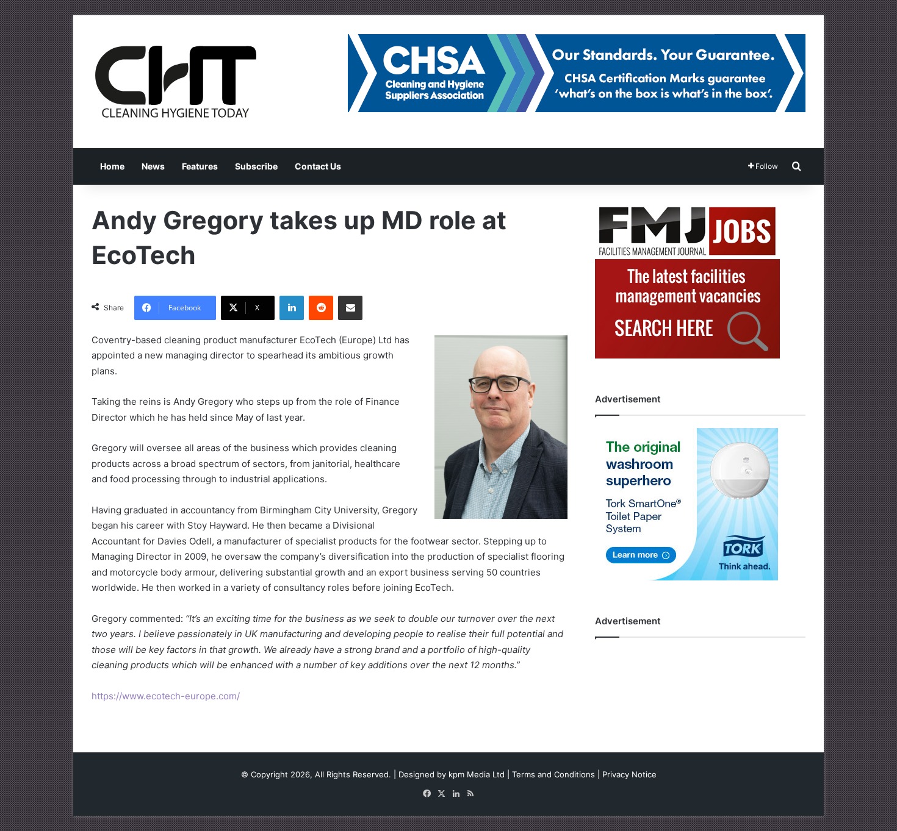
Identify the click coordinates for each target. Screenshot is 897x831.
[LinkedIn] (291, 308)
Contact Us (318, 166)
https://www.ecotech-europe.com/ (166, 696)
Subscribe (256, 166)
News (153, 166)
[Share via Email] (350, 308)
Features (200, 166)
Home (112, 166)
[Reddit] (321, 308)
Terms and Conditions (553, 774)
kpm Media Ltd (476, 774)
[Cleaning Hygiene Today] (175, 82)
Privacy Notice (629, 774)
